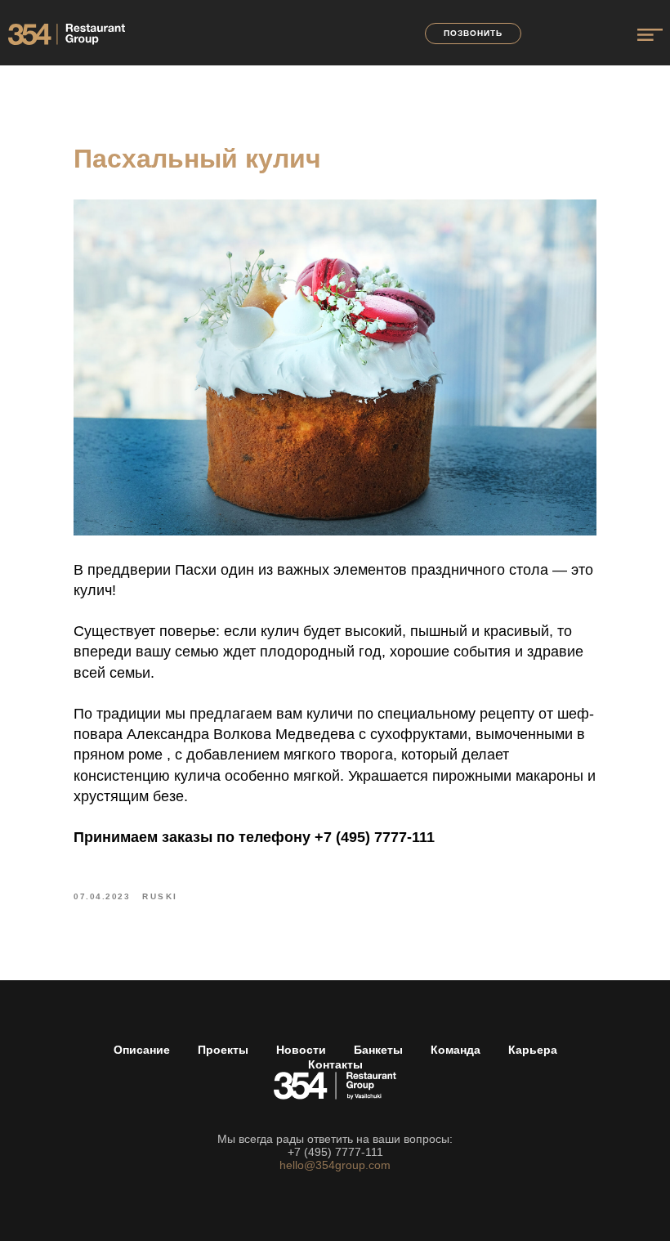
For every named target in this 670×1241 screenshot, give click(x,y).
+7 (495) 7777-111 (335, 1151)
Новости (301, 1049)
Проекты (223, 1049)
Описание (142, 1049)
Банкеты (378, 1049)
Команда (455, 1049)
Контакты (335, 1064)
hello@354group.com (335, 1165)
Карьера (532, 1049)
